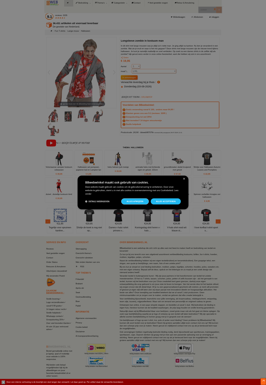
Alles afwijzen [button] (135, 201)
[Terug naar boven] (263, 381)
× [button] (184, 179)
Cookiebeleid (167, 190)
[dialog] (133, 192)
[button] (97, 201)
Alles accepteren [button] (166, 201)
